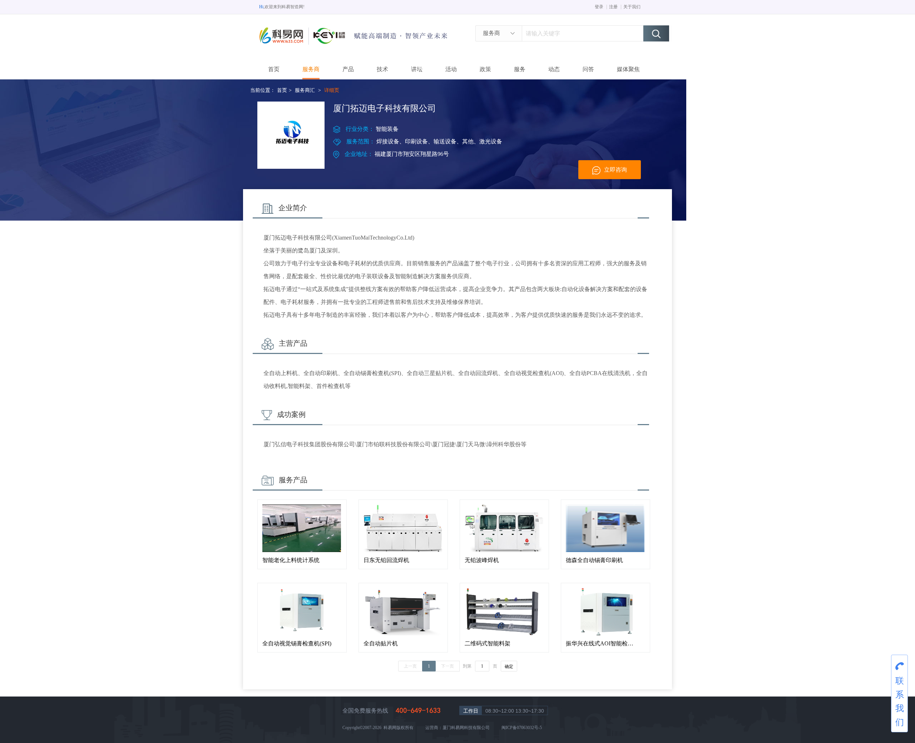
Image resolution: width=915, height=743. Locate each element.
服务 (519, 69)
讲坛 (416, 69)
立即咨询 (615, 170)
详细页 (331, 90)
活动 (451, 69)
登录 (599, 6)
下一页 (447, 666)
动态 (554, 69)
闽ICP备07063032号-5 (521, 727)
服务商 (311, 69)
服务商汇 (305, 90)
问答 (588, 69)
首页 (274, 69)
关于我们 (631, 6)
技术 (382, 69)
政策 (485, 69)
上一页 (410, 666)
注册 (613, 6)
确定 (509, 666)
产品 (348, 69)
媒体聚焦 (628, 69)
